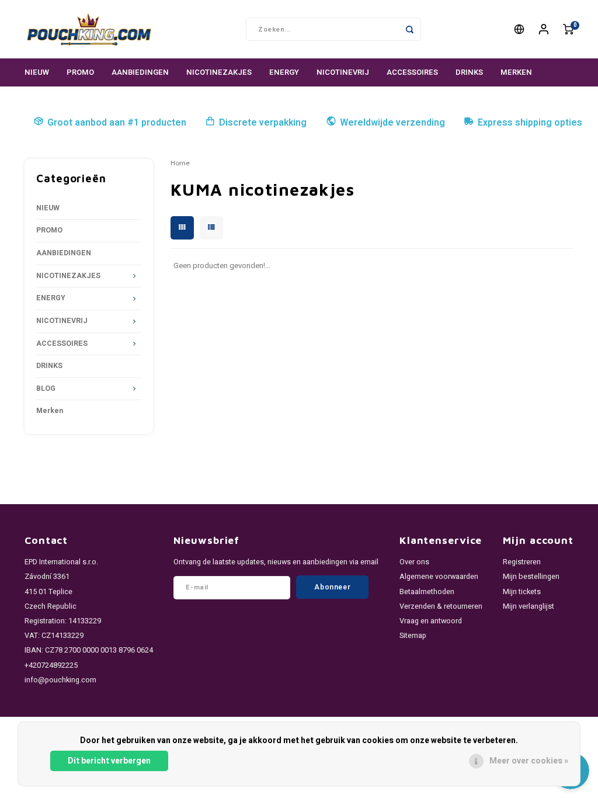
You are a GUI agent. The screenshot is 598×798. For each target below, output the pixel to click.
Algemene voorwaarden (438, 576)
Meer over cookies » (528, 761)
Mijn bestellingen (531, 576)
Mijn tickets (522, 592)
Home (180, 163)
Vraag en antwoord (430, 621)
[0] (568, 29)
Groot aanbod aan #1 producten (116, 123)
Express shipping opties (530, 123)
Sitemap (412, 635)
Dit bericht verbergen (109, 761)
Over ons (414, 562)
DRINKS (469, 72)
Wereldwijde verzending (392, 123)
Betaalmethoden (426, 592)
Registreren (522, 562)
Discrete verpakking (263, 123)
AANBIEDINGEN (140, 72)
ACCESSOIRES (412, 72)
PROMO (80, 72)
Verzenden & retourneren (440, 606)
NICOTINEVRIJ (343, 72)
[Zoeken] (409, 29)
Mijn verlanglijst (528, 606)
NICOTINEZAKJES (219, 72)
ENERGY (284, 72)
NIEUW (37, 72)
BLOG (45, 388)
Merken (516, 72)
